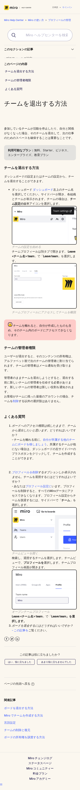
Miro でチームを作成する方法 (23, 715)
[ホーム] (17, 7)
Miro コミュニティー (40, 768)
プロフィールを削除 (25, 472)
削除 (16, 401)
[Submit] (12, 35)
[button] (1, 784)
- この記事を (20, 630)
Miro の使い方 (36, 20)
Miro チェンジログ (40, 758)
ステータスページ (40, 763)
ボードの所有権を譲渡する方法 (24, 737)
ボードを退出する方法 (18, 708)
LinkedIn (17, 639)
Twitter (12, 639)
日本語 (55, 7)
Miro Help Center (14, 20)
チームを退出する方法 (19, 71)
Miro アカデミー (40, 778)
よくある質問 (13, 89)
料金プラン (40, 773)
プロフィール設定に (38, 486)
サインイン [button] (67, 7)
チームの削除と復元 (17, 730)
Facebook (6, 639)
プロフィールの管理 (59, 20)
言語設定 (10, 722)
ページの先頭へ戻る (17, 683)
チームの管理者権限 (18, 80)
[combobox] (40, 35)
